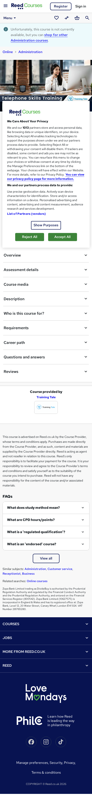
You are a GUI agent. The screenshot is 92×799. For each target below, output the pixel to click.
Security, (57, 762)
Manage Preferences (32, 762)
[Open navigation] (5, 6)
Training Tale (46, 397)
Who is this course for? (24, 313)
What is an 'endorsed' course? (31, 544)
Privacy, (70, 762)
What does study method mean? (33, 507)
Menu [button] (7, 18)
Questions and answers (24, 357)
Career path (14, 342)
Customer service (59, 569)
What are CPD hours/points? (31, 520)
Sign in (80, 6)
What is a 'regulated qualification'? (36, 532)
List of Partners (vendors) (26, 214)
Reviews (11, 371)
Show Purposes (46, 225)
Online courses (37, 581)
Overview (12, 255)
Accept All (62, 237)
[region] (46, 174)
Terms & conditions (46, 772)
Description (14, 298)
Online (8, 52)
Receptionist (12, 573)
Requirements (16, 327)
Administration (30, 52)
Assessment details (21, 269)
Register (61, 6)
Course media (16, 284)
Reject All (29, 237)
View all (46, 558)
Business (28, 573)
